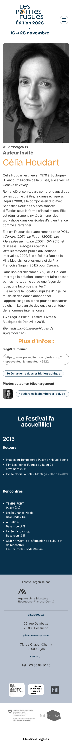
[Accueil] (29, 12)
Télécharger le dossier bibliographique (33, 373)
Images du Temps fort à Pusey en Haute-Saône (37, 459)
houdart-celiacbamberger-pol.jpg (42, 393)
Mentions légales (36, 739)
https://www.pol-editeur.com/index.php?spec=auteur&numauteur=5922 (33, 359)
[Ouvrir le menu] (64, 20)
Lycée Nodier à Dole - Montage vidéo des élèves (38, 474)
